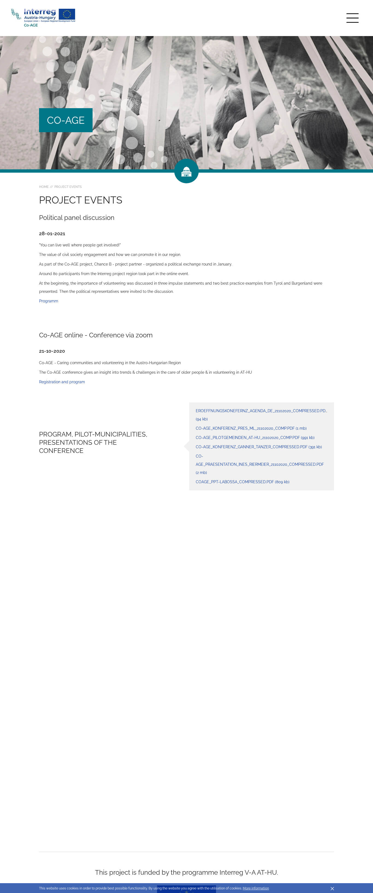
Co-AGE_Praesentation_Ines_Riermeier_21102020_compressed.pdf (260, 464)
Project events (68, 187)
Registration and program (62, 382)
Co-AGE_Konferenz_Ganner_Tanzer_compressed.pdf (259, 447)
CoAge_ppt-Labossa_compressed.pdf (242, 482)
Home (44, 187)
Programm (48, 301)
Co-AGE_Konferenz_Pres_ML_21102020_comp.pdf (251, 428)
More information (256, 888)
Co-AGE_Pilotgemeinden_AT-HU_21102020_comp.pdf (255, 437)
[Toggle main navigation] (352, 18)
